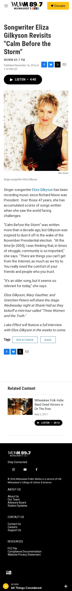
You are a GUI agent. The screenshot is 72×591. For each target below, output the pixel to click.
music (48, 339)
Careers (12, 527)
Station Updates (17, 505)
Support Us (14, 530)
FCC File (12, 548)
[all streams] (67, 586)
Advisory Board (17, 502)
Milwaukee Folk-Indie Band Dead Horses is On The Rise (49, 404)
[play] (5, 586)
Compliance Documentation (24, 551)
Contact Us (14, 524)
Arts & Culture (25, 339)
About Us (13, 496)
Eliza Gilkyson (42, 190)
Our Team (14, 499)
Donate (59, 6)
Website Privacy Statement (24, 554)
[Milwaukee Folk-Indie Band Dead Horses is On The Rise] (20, 406)
